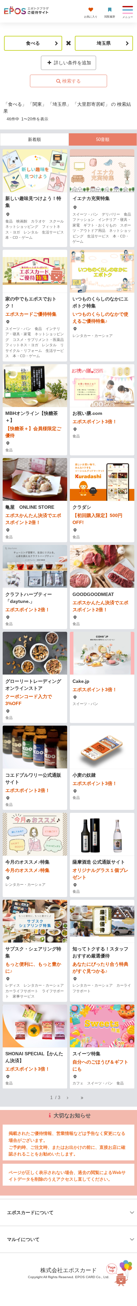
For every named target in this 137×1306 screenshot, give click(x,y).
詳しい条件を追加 (72, 62)
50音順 (102, 139)
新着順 (34, 139)
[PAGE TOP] (120, 1274)
